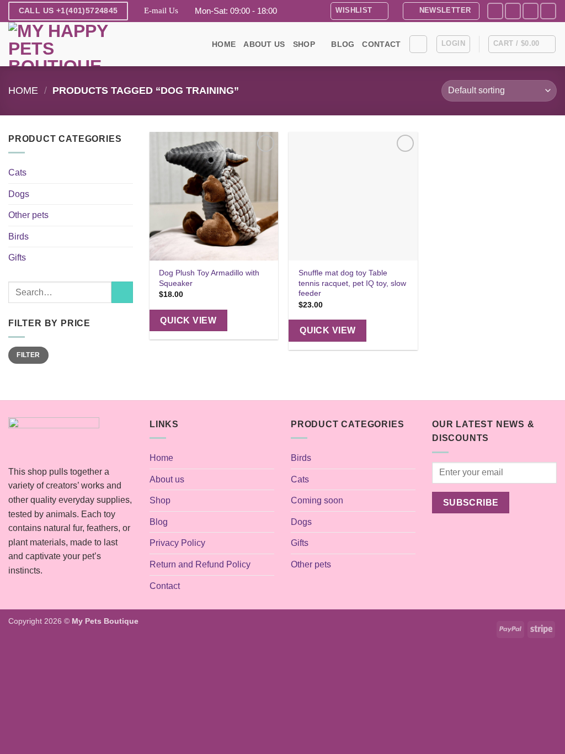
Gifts (17, 257)
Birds (18, 236)
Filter (28, 355)
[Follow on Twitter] (531, 11)
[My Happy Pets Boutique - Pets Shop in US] (63, 44)
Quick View (188, 320)
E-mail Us (161, 10)
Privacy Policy (177, 543)
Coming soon (317, 500)
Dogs (18, 194)
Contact (381, 44)
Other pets (28, 215)
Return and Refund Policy (200, 564)
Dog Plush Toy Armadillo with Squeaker (209, 278)
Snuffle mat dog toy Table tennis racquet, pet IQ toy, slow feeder (352, 283)
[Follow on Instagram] (513, 11)
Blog (342, 44)
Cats (17, 172)
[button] (441, 11)
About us (264, 44)
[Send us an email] (548, 11)
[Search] (418, 44)
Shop (304, 44)
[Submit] (122, 292)
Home (224, 44)
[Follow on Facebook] (495, 11)
